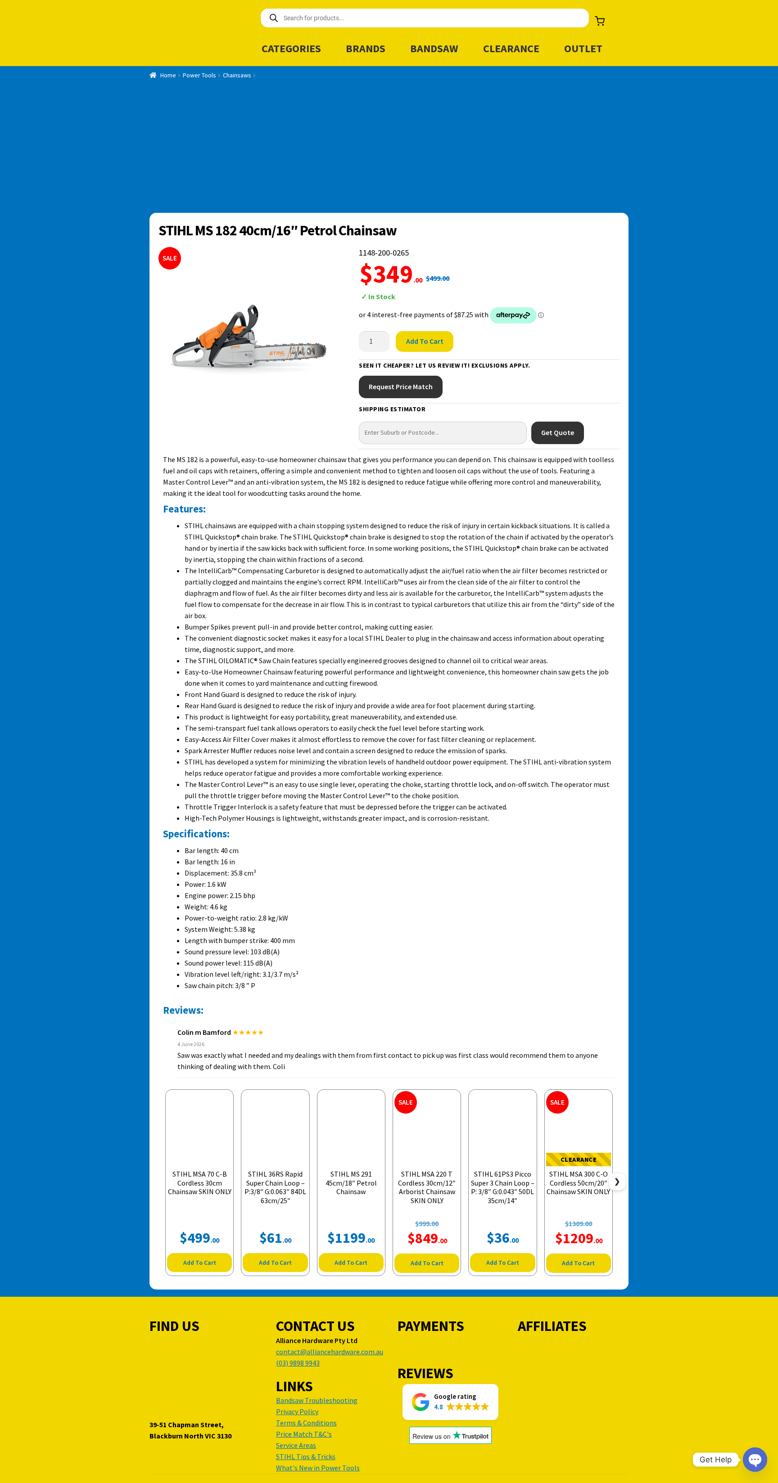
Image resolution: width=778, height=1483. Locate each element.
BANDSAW (434, 48)
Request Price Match (401, 386)
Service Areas (296, 1445)
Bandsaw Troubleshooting (316, 1400)
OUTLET (583, 48)
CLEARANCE (511, 48)
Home (168, 75)
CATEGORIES (291, 48)
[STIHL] (585, 288)
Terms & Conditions (306, 1422)
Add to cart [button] (199, 1262)
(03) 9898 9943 (298, 1362)
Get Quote (557, 432)
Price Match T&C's (304, 1433)
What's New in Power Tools (318, 1467)
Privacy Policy (297, 1411)
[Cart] (600, 21)
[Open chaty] (755, 1459)
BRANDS (365, 48)
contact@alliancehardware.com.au (329, 1351)
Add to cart (424, 341)
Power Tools (199, 75)
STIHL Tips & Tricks (305, 1456)
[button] (450, 1402)
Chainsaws (237, 75)
